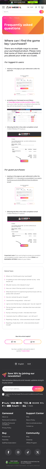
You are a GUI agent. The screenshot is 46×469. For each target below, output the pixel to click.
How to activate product (34, 423)
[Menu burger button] (3, 7)
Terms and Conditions (28, 394)
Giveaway (29, 439)
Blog (27, 436)
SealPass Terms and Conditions (8, 423)
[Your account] (36, 7)
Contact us (29, 426)
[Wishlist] (39, 7)
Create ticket (26, 351)
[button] (42, 7)
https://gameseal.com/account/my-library (22, 102)
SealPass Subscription (9, 443)
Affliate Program (31, 443)
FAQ (27, 417)
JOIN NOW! (38, 388)
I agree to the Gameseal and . (24, 394)
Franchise (5, 439)
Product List (6, 436)
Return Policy (30, 420)
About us (5, 417)
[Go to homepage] (13, 7)
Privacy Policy (6, 428)
